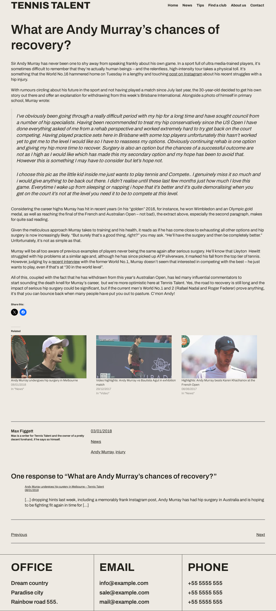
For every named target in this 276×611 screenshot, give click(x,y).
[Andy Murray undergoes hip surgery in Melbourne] (51, 356)
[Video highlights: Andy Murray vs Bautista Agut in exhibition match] (136, 356)
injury (120, 452)
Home (173, 5)
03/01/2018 (101, 431)
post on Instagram (185, 74)
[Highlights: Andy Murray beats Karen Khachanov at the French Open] (222, 356)
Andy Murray (102, 452)
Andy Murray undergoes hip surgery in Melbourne (44, 380)
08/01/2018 (32, 490)
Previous (19, 534)
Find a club (217, 5)
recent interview (66, 261)
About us (238, 5)
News (187, 5)
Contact (257, 5)
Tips (200, 5)
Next (260, 534)
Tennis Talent (50, 5)
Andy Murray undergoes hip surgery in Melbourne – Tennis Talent (64, 486)
